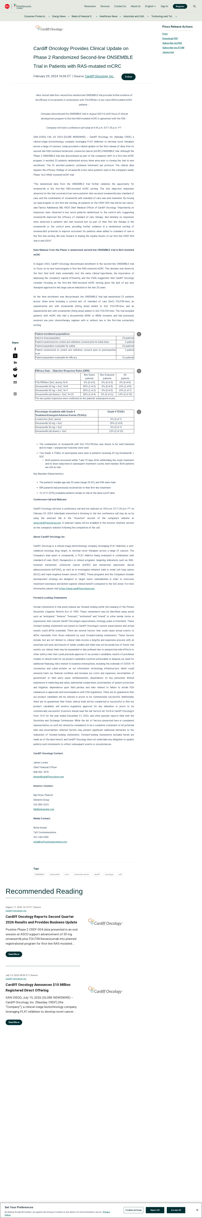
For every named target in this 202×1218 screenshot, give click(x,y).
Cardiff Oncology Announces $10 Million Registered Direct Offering (38, 987)
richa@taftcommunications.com (50, 841)
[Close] (197, 1210)
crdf (120, 874)
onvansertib (55, 874)
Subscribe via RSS (172, 43)
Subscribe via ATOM (173, 47)
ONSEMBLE (39, 874)
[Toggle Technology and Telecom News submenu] (176, 16)
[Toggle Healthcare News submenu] (120, 16)
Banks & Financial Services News (83, 16)
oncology (109, 874)
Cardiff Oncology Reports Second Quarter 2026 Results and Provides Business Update (41, 919)
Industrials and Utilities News (134, 16)
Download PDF (170, 38)
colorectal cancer (81, 874)
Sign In (164, 6)
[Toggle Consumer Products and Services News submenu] (49, 16)
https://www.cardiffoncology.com (77, 588)
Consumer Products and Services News (35, 16)
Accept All (176, 1210)
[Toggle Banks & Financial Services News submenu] (96, 16)
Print (165, 34)
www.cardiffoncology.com (47, 522)
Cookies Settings (133, 1210)
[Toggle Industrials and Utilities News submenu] (148, 16)
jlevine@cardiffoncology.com (48, 776)
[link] (90, 6)
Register (180, 6)
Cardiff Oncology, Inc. (99, 76)
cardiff (97, 874)
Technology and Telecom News (162, 16)
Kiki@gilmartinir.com (43, 809)
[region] (101, 1210)
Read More (14, 954)
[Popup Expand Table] (139, 334)
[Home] (18, 6)
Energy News (59, 16)
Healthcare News (109, 16)
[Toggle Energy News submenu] (68, 16)
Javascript (168, 52)
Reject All (155, 1210)
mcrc (67, 874)
